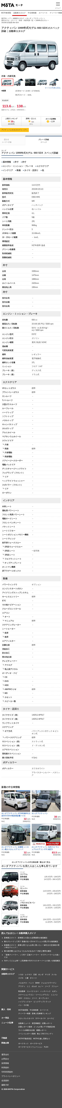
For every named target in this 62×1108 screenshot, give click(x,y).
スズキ (21, 978)
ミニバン (54, 995)
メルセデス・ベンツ (26, 983)
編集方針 (5, 1085)
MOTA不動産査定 (25, 1039)
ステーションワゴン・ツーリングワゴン (33, 995)
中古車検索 (32, 13)
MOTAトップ (6, 18)
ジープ (47, 986)
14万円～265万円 (54, 894)
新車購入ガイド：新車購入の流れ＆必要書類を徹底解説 (25, 938)
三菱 (26, 978)
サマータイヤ (40, 1018)
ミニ (28, 986)
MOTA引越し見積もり (41, 1039)
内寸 (24, 162)
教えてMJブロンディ (45, 1034)
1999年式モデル (41, 20)
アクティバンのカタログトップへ (14, 130)
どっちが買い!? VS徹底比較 (44, 1027)
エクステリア (43, 166)
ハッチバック (45, 991)
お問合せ (5, 1059)
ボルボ (34, 986)
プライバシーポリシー (10, 1076)
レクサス (28, 975)
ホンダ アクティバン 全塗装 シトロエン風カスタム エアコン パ (15, 848)
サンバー (24, 888)
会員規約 (5, 1080)
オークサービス (36, 1044)
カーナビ (50, 1018)
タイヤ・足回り (31, 170)
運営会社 (5, 1054)
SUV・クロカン (24, 998)
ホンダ (28, 18)
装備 (19, 170)
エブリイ (24, 917)
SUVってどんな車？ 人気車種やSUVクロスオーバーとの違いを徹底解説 (32, 961)
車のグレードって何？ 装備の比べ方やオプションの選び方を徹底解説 (31, 942)
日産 (35, 975)
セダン (54, 991)
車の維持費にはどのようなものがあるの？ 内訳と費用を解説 (27, 951)
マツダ (47, 975)
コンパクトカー (33, 991)
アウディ (21, 986)
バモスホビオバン (27, 903)
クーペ (34, 998)
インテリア (8, 170)
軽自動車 (5, 100)
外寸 (17, 162)
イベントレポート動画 (27, 1034)
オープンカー (44, 998)
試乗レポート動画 (25, 1027)
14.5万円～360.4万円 (52, 879)
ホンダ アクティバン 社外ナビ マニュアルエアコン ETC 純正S (45, 848)
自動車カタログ (19, 13)
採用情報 (5, 1063)
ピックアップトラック (42, 1002)
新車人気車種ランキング (41, 1013)
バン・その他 (23, 1005)
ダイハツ (33, 978)
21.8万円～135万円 (53, 908)
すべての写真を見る (53, 88)
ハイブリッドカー (25, 1002)
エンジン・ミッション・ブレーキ (18, 166)
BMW (37, 983)
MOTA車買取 (6, 13)
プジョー (54, 986)
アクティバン (38, 18)
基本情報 (7, 162)
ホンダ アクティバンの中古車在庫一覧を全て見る (31, 862)
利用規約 (5, 1067)
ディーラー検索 (24, 1013)
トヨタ (21, 975)
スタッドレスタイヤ (26, 1018)
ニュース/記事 (7, 1023)
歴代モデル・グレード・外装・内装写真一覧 (17, 20)
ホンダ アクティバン (40, 813)
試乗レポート (47, 1023)
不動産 (4, 1038)
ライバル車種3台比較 (26, 1030)
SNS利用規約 (7, 1072)
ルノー (40, 986)
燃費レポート (41, 1030)
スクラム (24, 874)
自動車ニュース (24, 1023)
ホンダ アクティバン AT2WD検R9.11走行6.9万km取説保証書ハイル (15, 814)
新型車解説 (36, 1023)
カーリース (43, 13)
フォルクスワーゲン (49, 983)
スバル (54, 975)
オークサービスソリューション (30, 1047)
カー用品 (5, 1018)
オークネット (23, 1044)
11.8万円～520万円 (53, 922)
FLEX (46, 1047)
